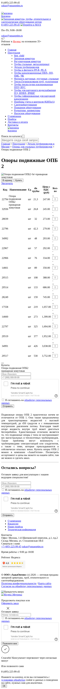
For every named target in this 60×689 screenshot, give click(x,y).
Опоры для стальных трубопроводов (32, 146)
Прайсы (12, 119)
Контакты (13, 124)
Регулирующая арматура (27, 61)
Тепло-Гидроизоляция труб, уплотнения (36, 81)
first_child (19, 55)
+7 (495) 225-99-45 (11, 546)
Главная (12, 49)
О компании (14, 116)
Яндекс (17, 41)
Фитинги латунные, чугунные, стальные (36, 78)
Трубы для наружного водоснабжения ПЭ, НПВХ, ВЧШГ (35, 91)
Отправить (8, 406)
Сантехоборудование (25, 104)
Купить (18, 180)
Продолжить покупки (13, 600)
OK (4, 686)
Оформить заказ (10, 603)
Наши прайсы (15, 526)
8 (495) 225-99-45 (10, 2)
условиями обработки (13, 680)
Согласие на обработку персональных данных (26, 586)
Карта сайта (44, 583)
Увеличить (7, 183)
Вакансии (13, 523)
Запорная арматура (24, 58)
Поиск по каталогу (11, 136)
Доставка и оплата (18, 122)
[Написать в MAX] (30, 24)
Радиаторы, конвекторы (27, 110)
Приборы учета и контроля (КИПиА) (34, 101)
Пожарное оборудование (27, 107)
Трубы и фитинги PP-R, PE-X (30, 70)
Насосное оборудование (27, 113)
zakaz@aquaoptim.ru (12, 5)
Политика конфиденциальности (18, 583)
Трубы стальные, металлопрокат (31, 64)
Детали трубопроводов (26, 67)
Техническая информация (22, 529)
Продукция (14, 52)
